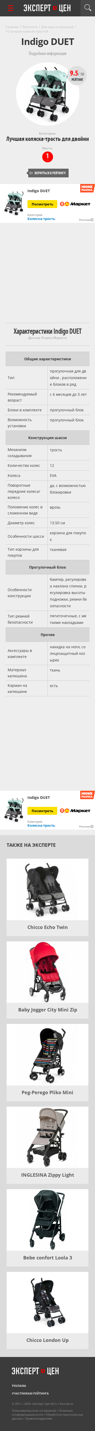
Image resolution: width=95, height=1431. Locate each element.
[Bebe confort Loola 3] (47, 1220)
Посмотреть (42, 204)
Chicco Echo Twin (47, 927)
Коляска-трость (41, 218)
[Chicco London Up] (47, 1302)
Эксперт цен (47, 8)
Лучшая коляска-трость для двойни (47, 139)
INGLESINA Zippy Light (47, 1175)
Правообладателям (38, 1418)
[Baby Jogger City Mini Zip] (47, 972)
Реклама (19, 1386)
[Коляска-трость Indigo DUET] (14, 203)
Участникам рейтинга (30, 1393)
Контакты (66, 1404)
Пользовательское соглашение (34, 1410)
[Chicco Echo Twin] (47, 889)
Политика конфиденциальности (42, 1412)
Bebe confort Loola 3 (47, 1257)
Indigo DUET (38, 191)
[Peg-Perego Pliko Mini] (47, 1054)
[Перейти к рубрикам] (10, 8)
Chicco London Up (47, 1340)
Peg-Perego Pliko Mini (47, 1092)
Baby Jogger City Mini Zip (47, 1009)
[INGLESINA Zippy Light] (47, 1137)
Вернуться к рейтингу (47, 173)
